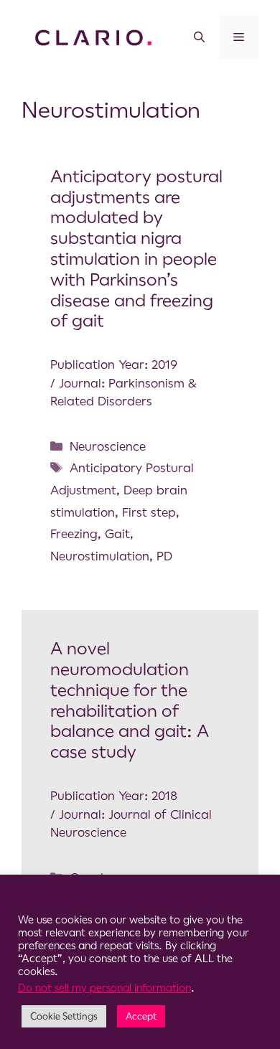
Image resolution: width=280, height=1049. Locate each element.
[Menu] (238, 37)
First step (149, 512)
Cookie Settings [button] (64, 1016)
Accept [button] (141, 1016)
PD (164, 556)
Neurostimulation (99, 556)
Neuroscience (108, 446)
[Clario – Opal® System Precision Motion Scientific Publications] (93, 36)
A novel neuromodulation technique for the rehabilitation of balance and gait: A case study (129, 700)
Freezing (74, 534)
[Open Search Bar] (199, 37)
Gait (117, 534)
